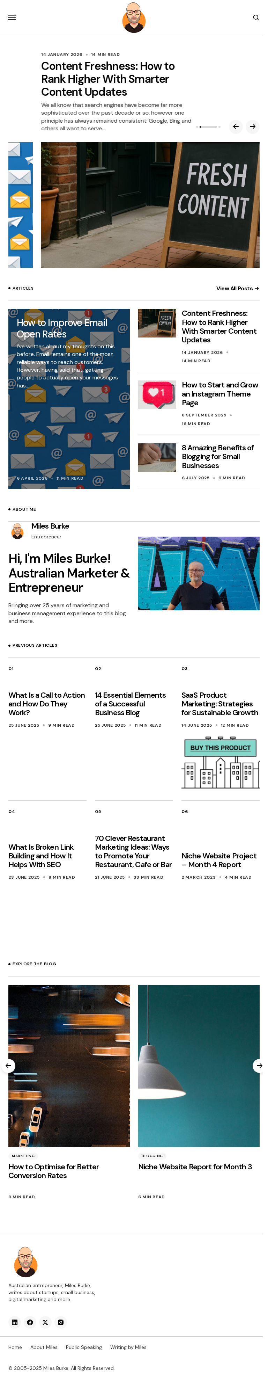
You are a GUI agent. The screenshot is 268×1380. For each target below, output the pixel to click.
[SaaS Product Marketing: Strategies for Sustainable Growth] (220, 762)
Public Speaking (84, 1347)
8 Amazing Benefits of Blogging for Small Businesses (218, 456)
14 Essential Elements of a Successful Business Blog (130, 704)
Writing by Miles (128, 1347)
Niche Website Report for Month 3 (195, 1166)
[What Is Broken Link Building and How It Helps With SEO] (47, 914)
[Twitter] (45, 1322)
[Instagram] (60, 1322)
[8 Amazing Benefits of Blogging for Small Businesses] (157, 457)
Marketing (23, 1156)
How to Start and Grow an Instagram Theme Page (220, 393)
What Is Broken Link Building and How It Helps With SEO (41, 856)
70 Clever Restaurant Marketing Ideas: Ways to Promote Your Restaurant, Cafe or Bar (133, 851)
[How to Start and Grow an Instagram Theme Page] (157, 394)
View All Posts (234, 288)
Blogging (152, 1156)
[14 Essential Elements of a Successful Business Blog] (134, 762)
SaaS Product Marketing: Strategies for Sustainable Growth (219, 704)
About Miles (44, 1347)
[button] (11, 17)
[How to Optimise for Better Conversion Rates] (69, 1066)
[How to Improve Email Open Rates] (69, 399)
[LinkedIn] (14, 1322)
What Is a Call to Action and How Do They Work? (46, 704)
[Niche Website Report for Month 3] (199, 1066)
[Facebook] (30, 1322)
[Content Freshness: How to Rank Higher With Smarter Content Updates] (134, 205)
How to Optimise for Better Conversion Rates (53, 1171)
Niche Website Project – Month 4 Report (219, 860)
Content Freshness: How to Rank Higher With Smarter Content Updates (75, 79)
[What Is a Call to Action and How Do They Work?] (47, 762)
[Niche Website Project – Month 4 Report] (220, 914)
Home (15, 1347)
